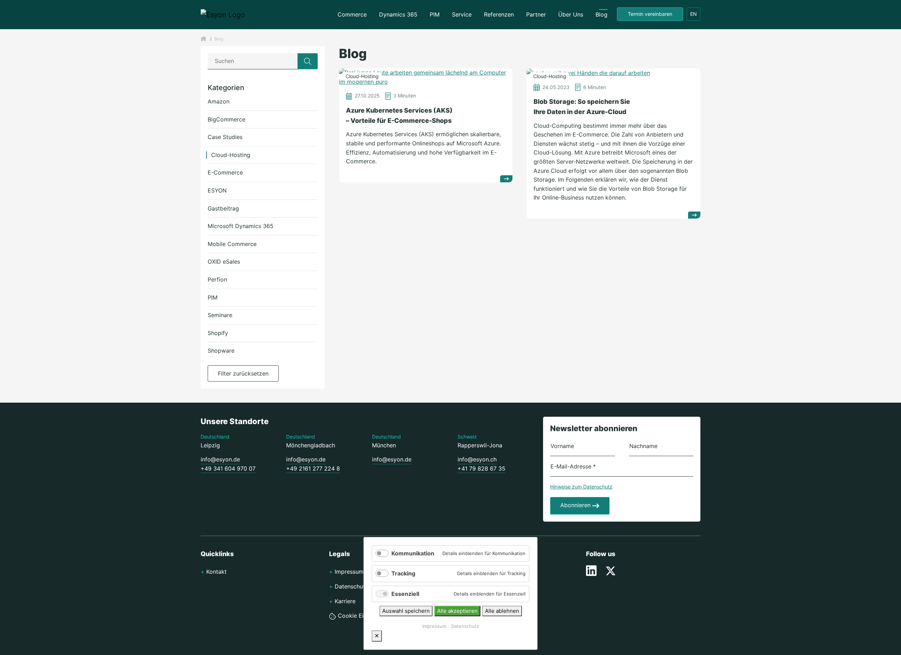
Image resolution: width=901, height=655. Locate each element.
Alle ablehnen (502, 610)
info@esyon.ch (477, 459)
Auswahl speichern (406, 610)
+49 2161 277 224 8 (313, 468)
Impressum (434, 626)
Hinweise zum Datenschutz (581, 487)
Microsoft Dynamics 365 (240, 225)
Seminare (220, 315)
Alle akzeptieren (457, 610)
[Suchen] (307, 61)
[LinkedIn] (592, 570)
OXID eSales (224, 261)
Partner (536, 14)
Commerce (352, 14)
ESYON (217, 190)
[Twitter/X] (610, 570)
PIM (435, 14)
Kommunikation (412, 553)
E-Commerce (225, 172)
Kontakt (216, 571)
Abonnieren (576, 505)
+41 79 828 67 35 (481, 468)
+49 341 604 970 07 (228, 468)
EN (693, 14)
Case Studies (225, 136)
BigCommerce (226, 119)
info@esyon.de (220, 459)
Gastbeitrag (223, 208)
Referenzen (499, 14)
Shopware (221, 350)
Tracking (403, 573)
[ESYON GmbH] (203, 39)
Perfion (217, 279)
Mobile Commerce (232, 243)
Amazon (218, 101)
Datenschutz (465, 626)
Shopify (218, 332)
